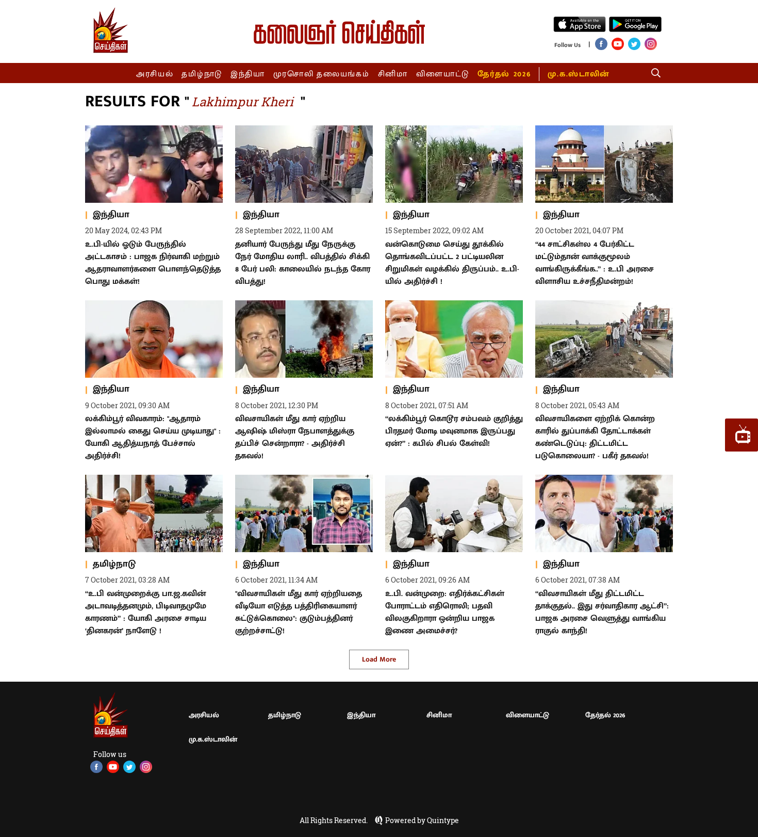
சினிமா (393, 74)
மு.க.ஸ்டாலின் (578, 74)
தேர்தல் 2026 (504, 74)
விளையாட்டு (443, 74)
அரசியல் (155, 74)
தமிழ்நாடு (202, 74)
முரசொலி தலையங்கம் (321, 74)
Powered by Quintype (422, 820)
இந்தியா (247, 74)
